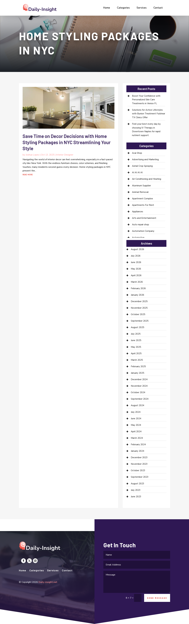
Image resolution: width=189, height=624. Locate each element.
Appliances (137, 211)
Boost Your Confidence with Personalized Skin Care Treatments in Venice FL (146, 99)
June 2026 (136, 262)
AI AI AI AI (137, 172)
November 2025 (139, 307)
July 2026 (135, 255)
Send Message (157, 598)
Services (141, 7)
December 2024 (139, 379)
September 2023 (139, 476)
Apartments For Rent (143, 205)
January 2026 (137, 294)
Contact (158, 7)
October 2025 (138, 314)
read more (28, 174)
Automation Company (143, 231)
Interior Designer (64, 154)
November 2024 (139, 385)
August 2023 (137, 483)
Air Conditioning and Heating (146, 178)
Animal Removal (140, 192)
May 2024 (136, 425)
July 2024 (135, 412)
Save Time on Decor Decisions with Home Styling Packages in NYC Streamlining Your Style (67, 142)
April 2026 (136, 275)
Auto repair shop (140, 224)
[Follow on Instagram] (35, 560)
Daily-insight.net (48, 582)
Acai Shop (137, 153)
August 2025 (137, 327)
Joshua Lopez (32, 154)
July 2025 (135, 333)
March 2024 (137, 438)
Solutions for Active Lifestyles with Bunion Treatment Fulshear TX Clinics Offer (148, 113)
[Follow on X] (29, 560)
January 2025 (137, 372)
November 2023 (139, 463)
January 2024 (137, 450)
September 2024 (139, 398)
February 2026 (138, 288)
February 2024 (138, 444)
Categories (123, 7)
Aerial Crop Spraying (142, 165)
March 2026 (137, 281)
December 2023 (139, 457)
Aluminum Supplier (141, 185)
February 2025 (138, 366)
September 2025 (139, 320)
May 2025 (136, 346)
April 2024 (136, 431)
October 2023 (138, 470)
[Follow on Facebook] (23, 560)
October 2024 (138, 392)
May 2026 (136, 268)
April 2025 (136, 353)
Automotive (138, 237)
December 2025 (139, 301)
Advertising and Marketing (145, 159)
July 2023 (135, 490)
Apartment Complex (142, 198)
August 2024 (137, 405)
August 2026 (137, 249)
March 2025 (137, 359)
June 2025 (136, 340)
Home (106, 7)
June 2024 (136, 418)
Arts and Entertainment (144, 218)
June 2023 (136, 496)
